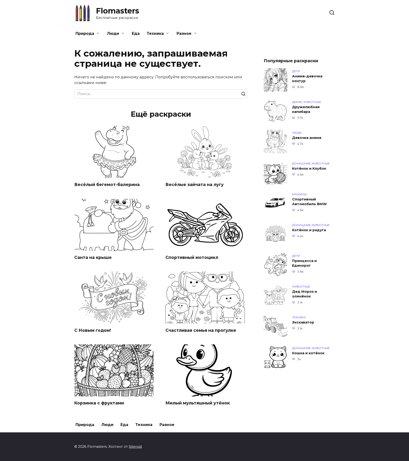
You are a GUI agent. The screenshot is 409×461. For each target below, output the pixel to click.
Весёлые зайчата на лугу (194, 184)
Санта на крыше (93, 257)
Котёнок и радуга (309, 230)
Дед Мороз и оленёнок (304, 293)
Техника (155, 33)
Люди (113, 33)
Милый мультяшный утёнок (197, 402)
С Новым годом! (92, 330)
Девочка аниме (306, 138)
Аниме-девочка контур (307, 78)
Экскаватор (303, 322)
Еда (136, 33)
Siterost (135, 446)
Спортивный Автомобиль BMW (309, 201)
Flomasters (117, 10)
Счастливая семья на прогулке (200, 330)
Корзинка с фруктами (99, 402)
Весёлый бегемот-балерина (107, 184)
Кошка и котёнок (308, 353)
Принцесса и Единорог (304, 263)
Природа (85, 33)
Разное (184, 33)
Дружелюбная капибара (306, 109)
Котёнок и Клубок (309, 168)
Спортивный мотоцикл (191, 257)
